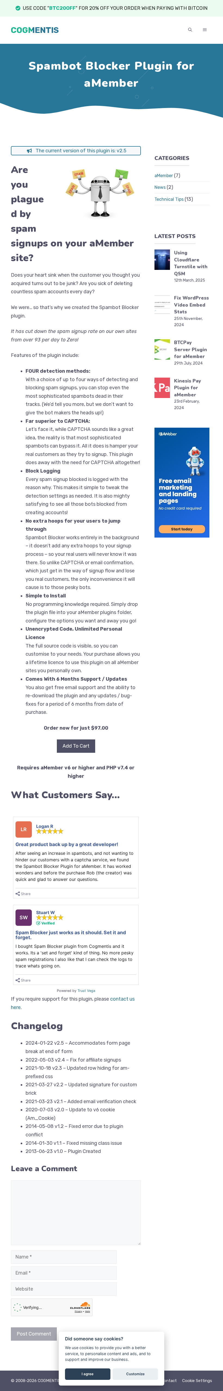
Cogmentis (35, 30)
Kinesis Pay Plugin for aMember (187, 388)
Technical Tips (169, 199)
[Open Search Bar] (190, 30)
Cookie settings (197, 1380)
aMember (163, 175)
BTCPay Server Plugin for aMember (190, 350)
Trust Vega (86, 991)
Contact (169, 1380)
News (160, 187)
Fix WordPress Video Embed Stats (191, 305)
